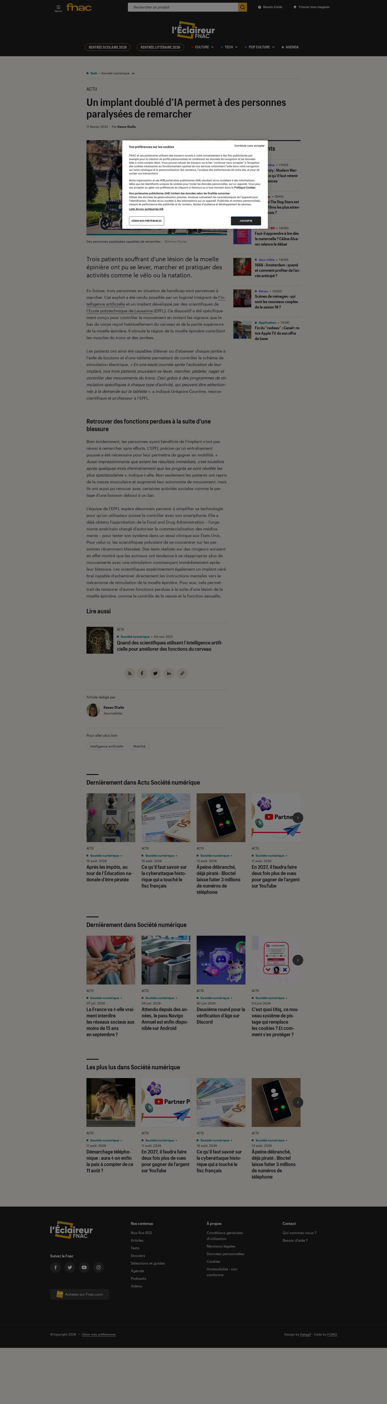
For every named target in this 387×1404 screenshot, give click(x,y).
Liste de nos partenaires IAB (146, 209)
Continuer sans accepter (249, 145)
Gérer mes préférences (146, 221)
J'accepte (246, 221)
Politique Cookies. (245, 187)
